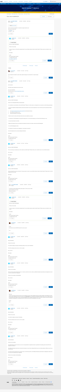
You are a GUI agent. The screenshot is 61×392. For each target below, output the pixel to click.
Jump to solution (13, 25)
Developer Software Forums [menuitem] (14, 3)
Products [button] (6, 1)
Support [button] (10, 1)
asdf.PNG (11, 30)
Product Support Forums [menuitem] (23, 3)
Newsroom (24, 381)
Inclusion (42, 381)
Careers (31, 381)
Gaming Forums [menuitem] (31, 3)
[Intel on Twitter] (14, 382)
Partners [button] (25, 1)
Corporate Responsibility (36, 381)
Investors (28, 381)
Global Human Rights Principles (35, 387)
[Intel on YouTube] (18, 382)
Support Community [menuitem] (3, 3)
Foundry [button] (29, 1)
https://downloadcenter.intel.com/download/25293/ (20, 111)
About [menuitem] (8, 3)
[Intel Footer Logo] (8, 384)
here (48, 12)
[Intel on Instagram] (20, 382)
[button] (52, 21)
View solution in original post (13, 58)
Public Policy (46, 381)
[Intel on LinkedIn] (16, 382)
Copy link (44, 60)
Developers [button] (20, 1)
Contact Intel (20, 381)
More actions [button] (50, 16)
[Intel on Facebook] (12, 382)
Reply (51, 33)
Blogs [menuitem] (35, 3)
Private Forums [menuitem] (40, 3)
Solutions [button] (15, 1)
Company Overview (15, 381)
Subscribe (43, 16)
